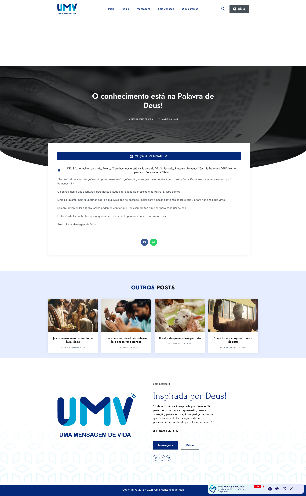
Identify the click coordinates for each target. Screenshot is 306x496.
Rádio (125, 8)
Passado (168, 168)
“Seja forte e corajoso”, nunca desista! (233, 340)
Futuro (106, 168)
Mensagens (143, 8)
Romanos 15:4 (195, 168)
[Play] (270, 489)
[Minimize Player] (291, 489)
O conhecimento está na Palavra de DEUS (137, 168)
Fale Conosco (166, 8)
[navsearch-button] (223, 8)
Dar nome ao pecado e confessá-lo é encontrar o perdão (126, 340)
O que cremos (190, 8)
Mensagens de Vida (142, 119)
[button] (144, 242)
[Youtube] (168, 458)
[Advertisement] (153, 42)
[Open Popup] (284, 489)
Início (111, 8)
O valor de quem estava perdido (180, 338)
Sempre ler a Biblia (157, 172)
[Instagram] (155, 458)
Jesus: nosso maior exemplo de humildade (73, 340)
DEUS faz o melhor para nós (84, 168)
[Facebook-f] (162, 458)
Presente (180, 168)
